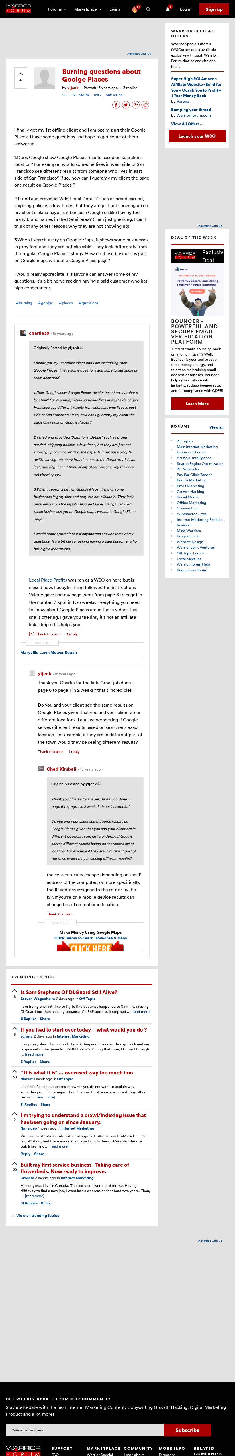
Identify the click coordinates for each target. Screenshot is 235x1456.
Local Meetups (189, 558)
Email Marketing (190, 485)
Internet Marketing (73, 1036)
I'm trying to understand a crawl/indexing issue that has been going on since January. (83, 1118)
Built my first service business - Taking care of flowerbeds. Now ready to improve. (75, 1168)
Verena (183, 101)
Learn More (197, 403)
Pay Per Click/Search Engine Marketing (194, 477)
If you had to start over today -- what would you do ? (84, 1029)
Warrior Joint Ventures (196, 547)
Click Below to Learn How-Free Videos (90, 938)
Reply (26, 1154)
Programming (188, 536)
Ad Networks (188, 468)
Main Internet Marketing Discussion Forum (197, 449)
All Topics (185, 440)
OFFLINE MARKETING (81, 94)
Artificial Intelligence (194, 457)
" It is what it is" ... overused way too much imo (77, 1072)
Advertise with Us (139, 53)
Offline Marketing (191, 502)
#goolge (45, 303)
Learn (116, 9)
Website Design (190, 541)
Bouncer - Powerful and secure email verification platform (194, 331)
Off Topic (87, 998)
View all (216, 427)
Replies (28, 1018)
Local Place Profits (48, 580)
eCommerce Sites (192, 513)
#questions (88, 303)
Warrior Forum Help (193, 564)
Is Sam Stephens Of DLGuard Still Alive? (69, 991)
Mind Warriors (189, 530)
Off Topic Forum (190, 553)
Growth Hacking (190, 491)
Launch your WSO (197, 136)
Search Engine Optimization (200, 463)
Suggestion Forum (192, 569)
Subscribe (114, 94)
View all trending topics (35, 1215)
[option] (197, 329)
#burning (24, 303)
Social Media (187, 496)
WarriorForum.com (194, 115)
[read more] (141, 1011)
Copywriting (187, 508)
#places (66, 303)
